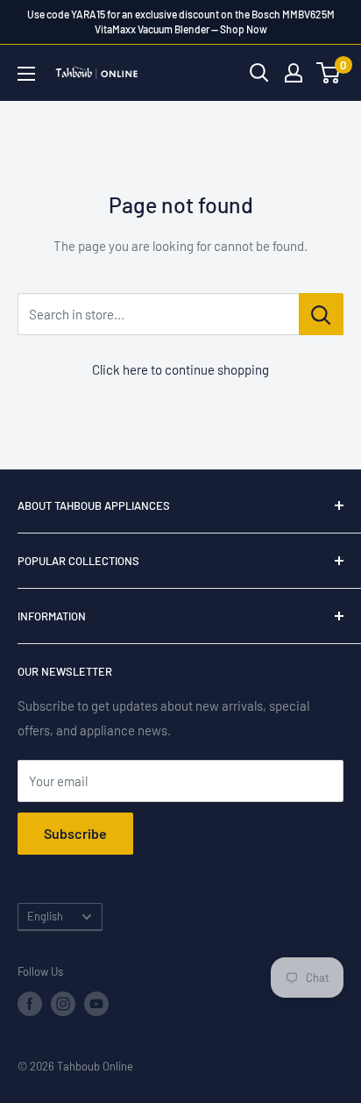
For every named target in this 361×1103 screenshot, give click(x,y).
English (45, 916)
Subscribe (75, 833)
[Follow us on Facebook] (30, 1004)
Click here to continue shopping (180, 369)
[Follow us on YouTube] (96, 1004)
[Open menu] (26, 74)
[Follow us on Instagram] (63, 1004)
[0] (329, 72)
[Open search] (259, 72)
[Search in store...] (321, 314)
